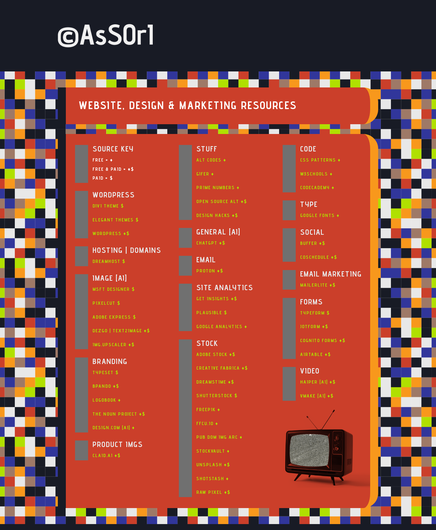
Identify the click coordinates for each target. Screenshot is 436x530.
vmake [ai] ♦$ (317, 396)
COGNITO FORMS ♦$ (323, 340)
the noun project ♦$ (119, 414)
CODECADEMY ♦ (317, 187)
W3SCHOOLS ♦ (316, 174)
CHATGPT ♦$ (210, 243)
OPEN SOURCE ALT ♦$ (221, 201)
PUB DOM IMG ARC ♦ (219, 437)
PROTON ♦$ (209, 271)
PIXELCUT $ (106, 303)
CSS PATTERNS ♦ (320, 160)
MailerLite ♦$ (318, 285)
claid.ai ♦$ (107, 455)
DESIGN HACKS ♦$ (217, 215)
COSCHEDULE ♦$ (318, 257)
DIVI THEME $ (108, 206)
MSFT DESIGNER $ (114, 289)
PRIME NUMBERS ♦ (218, 187)
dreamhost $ (109, 261)
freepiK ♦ (208, 409)
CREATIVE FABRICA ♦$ (222, 368)
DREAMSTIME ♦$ (215, 382)
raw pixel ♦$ (213, 492)
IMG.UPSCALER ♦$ (114, 344)
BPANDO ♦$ (106, 386)
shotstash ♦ (212, 478)
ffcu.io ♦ (207, 423)
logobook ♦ (107, 400)
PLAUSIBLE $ (211, 312)
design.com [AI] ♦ (114, 427)
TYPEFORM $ (315, 313)
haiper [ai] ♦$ (318, 382)
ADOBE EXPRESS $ (114, 317)
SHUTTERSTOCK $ (217, 395)
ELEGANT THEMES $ (116, 220)
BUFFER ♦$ (312, 243)
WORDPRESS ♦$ (111, 233)
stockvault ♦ (213, 451)
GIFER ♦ (205, 174)
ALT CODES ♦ (211, 160)
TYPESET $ (106, 372)
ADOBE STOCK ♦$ (215, 354)
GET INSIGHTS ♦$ (216, 298)
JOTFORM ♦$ (314, 326)
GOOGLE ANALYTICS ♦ (221, 326)
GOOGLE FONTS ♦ (320, 215)
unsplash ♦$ (213, 464)
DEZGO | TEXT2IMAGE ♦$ (121, 330)
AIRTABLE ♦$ (315, 354)
